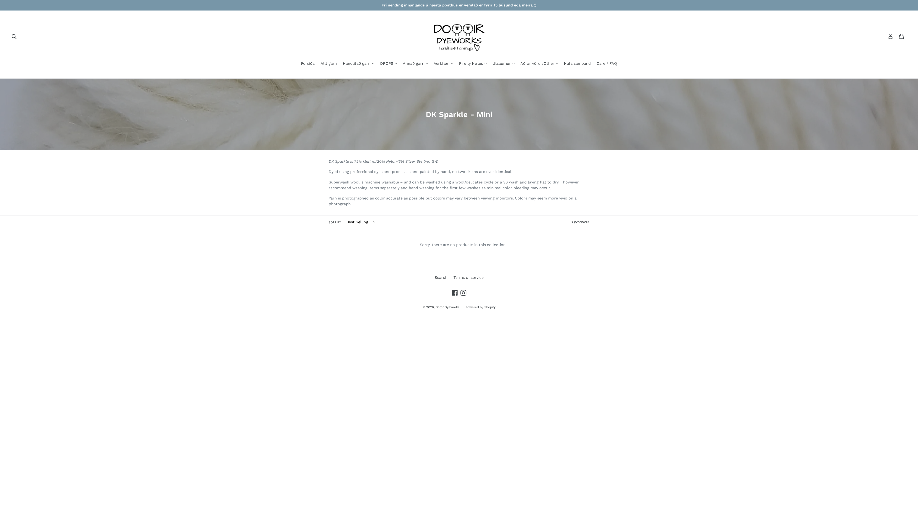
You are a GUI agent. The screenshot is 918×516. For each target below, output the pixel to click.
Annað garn (414, 63)
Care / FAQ (607, 63)
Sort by (335, 222)
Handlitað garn (357, 63)
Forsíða (308, 63)
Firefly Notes (471, 63)
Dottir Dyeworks (447, 307)
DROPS (387, 63)
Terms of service (469, 277)
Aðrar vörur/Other (538, 63)
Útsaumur (502, 63)
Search (441, 277)
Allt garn (329, 63)
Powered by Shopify (480, 307)
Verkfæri (442, 63)
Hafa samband (577, 63)
